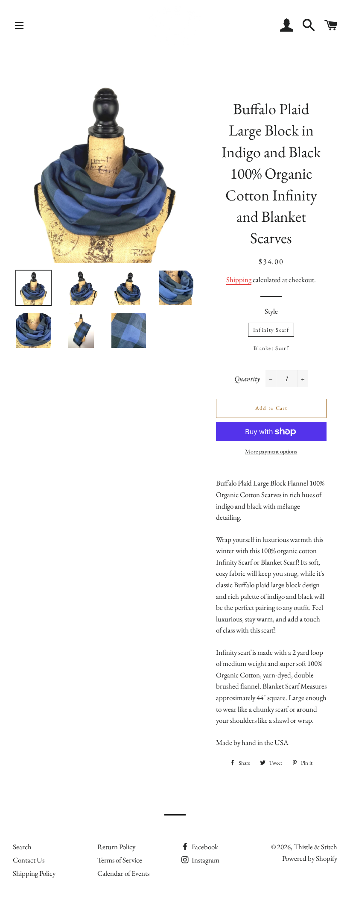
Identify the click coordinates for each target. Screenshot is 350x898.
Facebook (204, 846)
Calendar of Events (123, 873)
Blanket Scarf (271, 348)
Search (22, 846)
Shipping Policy (34, 873)
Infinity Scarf (271, 329)
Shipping (238, 279)
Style (271, 311)
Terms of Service (119, 860)
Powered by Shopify (309, 858)
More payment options (271, 451)
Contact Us (28, 860)
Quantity (247, 378)
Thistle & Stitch (315, 846)
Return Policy (116, 846)
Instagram (204, 860)
